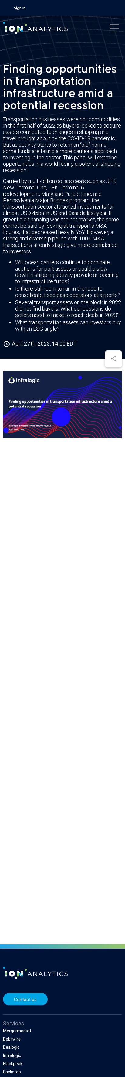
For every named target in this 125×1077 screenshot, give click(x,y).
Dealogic (11, 1047)
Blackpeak (12, 1063)
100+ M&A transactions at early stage (53, 241)
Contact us (25, 999)
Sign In (19, 8)
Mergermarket (17, 1031)
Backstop (12, 1072)
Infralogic (12, 1055)
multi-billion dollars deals (56, 181)
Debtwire (12, 1039)
